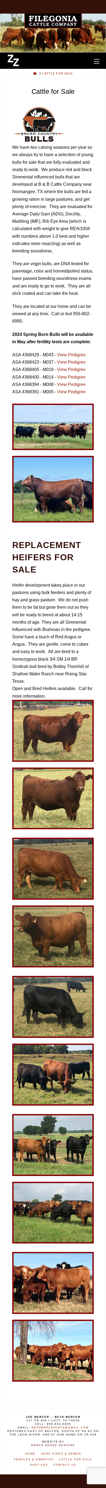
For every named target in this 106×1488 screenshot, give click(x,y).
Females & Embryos (34, 1459)
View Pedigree (71, 354)
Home (30, 1453)
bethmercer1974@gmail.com (60, 1427)
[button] (96, 61)
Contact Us (64, 1464)
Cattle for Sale (75, 1459)
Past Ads (39, 1464)
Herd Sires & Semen (61, 1453)
